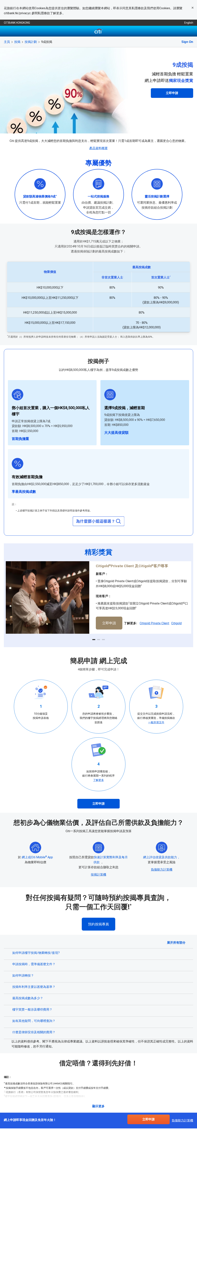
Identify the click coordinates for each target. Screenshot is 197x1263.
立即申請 (172, 93)
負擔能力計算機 (161, 869)
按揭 (17, 42)
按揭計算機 (98, 874)
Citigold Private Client (154, 623)
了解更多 (98, 780)
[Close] (192, 8)
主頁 (7, 42)
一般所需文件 (156, 722)
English (188, 22)
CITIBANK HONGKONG (17, 22)
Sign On (187, 41)
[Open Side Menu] (8, 31)
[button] (93, 639)
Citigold (176, 623)
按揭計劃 (31, 42)
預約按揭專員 (98, 924)
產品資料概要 (98, 148)
